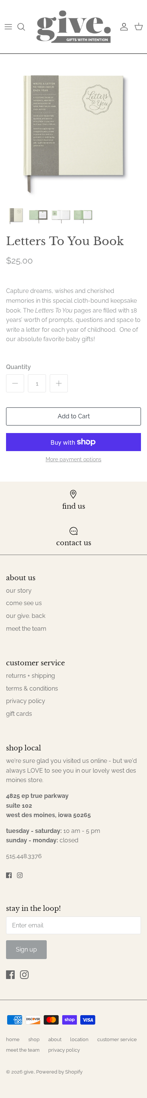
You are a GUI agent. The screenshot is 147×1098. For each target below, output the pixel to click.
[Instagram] (20, 875)
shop (34, 1039)
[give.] (73, 27)
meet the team (26, 628)
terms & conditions (32, 688)
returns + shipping (30, 675)
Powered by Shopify (59, 1072)
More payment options (73, 459)
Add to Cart (74, 416)
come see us (24, 603)
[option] (73, 127)
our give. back (25, 615)
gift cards (19, 713)
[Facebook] (9, 875)
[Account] (122, 26)
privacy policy (25, 701)
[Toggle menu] (8, 26)
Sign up (26, 949)
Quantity (18, 367)
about (54, 1039)
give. (29, 1072)
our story (19, 590)
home (13, 1039)
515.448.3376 (24, 856)
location (79, 1039)
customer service (117, 1039)
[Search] (25, 26)
